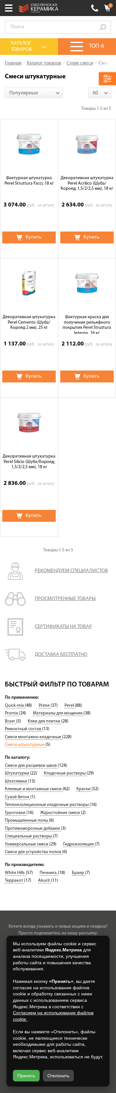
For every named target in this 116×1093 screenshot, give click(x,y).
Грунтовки (15, 812)
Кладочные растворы (65, 773)
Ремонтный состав (23, 729)
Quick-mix (15, 705)
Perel (69, 705)
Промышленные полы (27, 820)
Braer (10, 721)
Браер (78, 872)
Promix (12, 713)
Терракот (14, 880)
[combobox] (34, 93)
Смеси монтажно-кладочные (33, 737)
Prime (45, 705)
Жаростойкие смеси (60, 812)
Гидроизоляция (79, 844)
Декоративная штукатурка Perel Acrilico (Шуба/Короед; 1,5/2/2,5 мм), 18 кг (87, 183)
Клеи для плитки (44, 721)
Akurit (44, 880)
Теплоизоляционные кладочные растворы (47, 804)
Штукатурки (17, 773)
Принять (26, 1075)
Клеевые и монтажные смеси (34, 789)
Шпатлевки (16, 781)
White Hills (15, 872)
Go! (103, 27)
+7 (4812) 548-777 (94, 8)
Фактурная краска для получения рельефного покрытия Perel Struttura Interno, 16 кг (87, 324)
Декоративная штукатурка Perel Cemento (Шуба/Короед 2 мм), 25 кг (29, 322)
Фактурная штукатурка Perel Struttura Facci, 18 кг (29, 181)
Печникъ (49, 872)
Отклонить (58, 1075)
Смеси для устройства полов (33, 852)
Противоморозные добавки (33, 828)
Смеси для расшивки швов (31, 765)
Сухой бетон (17, 797)
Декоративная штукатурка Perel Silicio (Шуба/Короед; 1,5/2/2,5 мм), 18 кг (29, 462)
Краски (84, 789)
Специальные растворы (29, 836)
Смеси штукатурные (25, 744)
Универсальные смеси (27, 844)
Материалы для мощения (58, 713)
